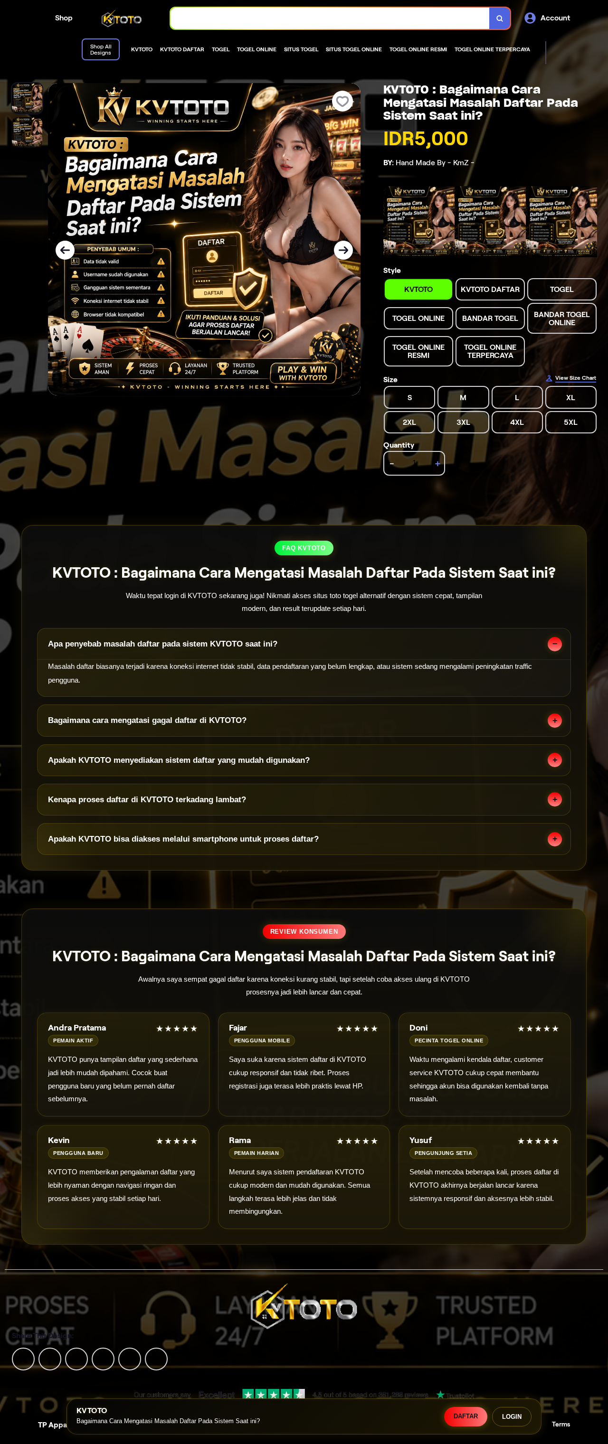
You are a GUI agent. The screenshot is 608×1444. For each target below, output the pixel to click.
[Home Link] (121, 18)
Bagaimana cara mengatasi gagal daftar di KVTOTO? (147, 720)
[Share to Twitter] (23, 1358)
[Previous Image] (65, 250)
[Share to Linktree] (76, 1358)
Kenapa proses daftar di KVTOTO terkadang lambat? (147, 799)
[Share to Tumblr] (156, 1358)
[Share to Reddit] (129, 1358)
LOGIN (512, 1416)
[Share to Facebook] (49, 1358)
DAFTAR (466, 1416)
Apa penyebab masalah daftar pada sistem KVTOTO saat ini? (162, 643)
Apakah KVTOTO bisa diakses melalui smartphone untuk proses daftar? (183, 839)
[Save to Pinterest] (103, 1358)
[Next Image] (343, 250)
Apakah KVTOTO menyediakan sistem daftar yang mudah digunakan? (179, 760)
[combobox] (330, 18)
